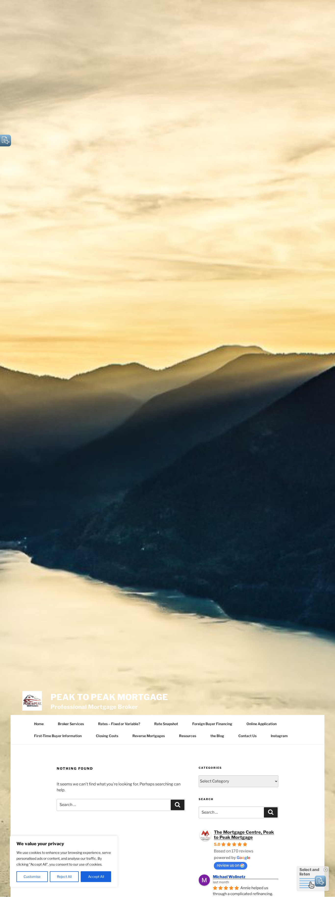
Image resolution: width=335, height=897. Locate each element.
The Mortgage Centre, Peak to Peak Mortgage (244, 835)
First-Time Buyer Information (58, 736)
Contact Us (247, 736)
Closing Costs (107, 736)
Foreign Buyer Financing (212, 724)
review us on (228, 865)
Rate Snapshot (166, 724)
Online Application (261, 724)
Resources (187, 736)
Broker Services (71, 724)
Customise (32, 876)
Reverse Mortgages (148, 736)
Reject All (64, 876)
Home (39, 724)
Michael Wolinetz (229, 876)
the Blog (217, 736)
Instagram (279, 736)
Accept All (96, 876)
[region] (64, 861)
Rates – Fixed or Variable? (119, 724)
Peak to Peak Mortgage (109, 697)
